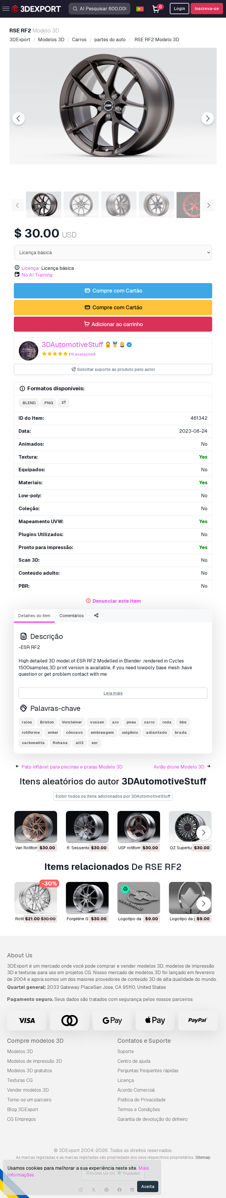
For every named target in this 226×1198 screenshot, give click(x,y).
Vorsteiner (72, 722)
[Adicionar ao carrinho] (36, 835)
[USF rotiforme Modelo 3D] (138, 827)
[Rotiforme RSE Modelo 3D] (35, 898)
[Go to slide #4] (156, 204)
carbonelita (33, 742)
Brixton (47, 722)
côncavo (74, 732)
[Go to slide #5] (194, 204)
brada (181, 732)
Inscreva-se (207, 8)
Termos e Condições (138, 1109)
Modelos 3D (20, 1051)
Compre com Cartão (116, 290)
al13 (80, 742)
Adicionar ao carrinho (116, 324)
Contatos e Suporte (144, 1041)
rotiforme (31, 732)
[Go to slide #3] (119, 204)
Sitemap (202, 1157)
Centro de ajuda (133, 1061)
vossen (97, 722)
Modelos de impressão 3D (34, 1061)
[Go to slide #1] (43, 204)
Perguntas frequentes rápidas (148, 1071)
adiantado (156, 732)
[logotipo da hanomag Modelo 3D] (138, 898)
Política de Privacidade (141, 1100)
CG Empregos (21, 1119)
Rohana (60, 742)
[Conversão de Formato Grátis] (63, 403)
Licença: (30, 268)
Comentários (71, 615)
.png (48, 402)
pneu (131, 722)
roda (167, 722)
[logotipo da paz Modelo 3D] (190, 898)
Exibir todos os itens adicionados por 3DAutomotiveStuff (113, 796)
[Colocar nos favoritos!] (48, 835)
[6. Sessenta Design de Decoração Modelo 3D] (87, 827)
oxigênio (130, 732)
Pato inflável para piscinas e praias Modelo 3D (72, 767)
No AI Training (36, 275)
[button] (203, 833)
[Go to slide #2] (81, 204)
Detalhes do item (34, 615)
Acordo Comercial (136, 1090)
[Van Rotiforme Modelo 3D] (35, 827)
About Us (19, 955)
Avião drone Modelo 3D (179, 767)
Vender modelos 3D (28, 1090)
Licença (125, 1080)
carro (149, 722)
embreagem (102, 732)
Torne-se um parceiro (29, 1100)
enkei (53, 732)
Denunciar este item (117, 601)
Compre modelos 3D (35, 1041)
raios (27, 722)
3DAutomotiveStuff (72, 344)
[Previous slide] (18, 118)
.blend (29, 402)
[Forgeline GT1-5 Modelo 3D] (87, 898)
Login (179, 8)
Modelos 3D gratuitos (29, 1071)
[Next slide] (207, 118)
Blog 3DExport (22, 1109)
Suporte (125, 1051)
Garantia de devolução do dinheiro (152, 1119)
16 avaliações (82, 354)
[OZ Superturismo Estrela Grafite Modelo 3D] (190, 827)
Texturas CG (20, 1080)
